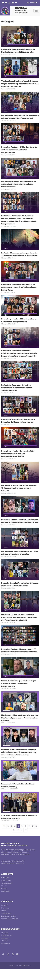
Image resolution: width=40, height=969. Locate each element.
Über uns (4, 933)
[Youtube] (17, 954)
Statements (5, 938)
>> (26, 830)
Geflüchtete (5, 891)
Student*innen (6, 914)
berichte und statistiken (9, 919)
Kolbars (4, 889)
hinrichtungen (6, 881)
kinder (3, 911)
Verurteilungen (6, 883)
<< (4, 826)
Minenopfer (5, 908)
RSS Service (5, 944)
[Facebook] (13, 954)
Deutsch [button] (32, 3)
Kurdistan (4, 905)
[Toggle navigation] (36, 11)
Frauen (3, 886)
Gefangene (5, 878)
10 (18, 830)
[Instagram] (8, 954)
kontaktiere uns (6, 936)
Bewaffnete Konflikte (8, 916)
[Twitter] (3, 954)
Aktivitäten (5, 941)
